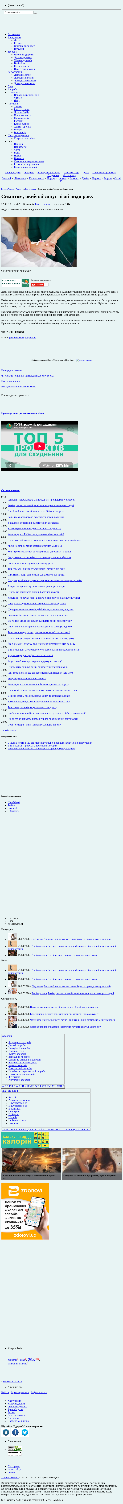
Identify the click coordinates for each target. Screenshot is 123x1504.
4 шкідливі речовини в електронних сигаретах (33, 522)
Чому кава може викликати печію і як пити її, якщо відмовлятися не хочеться (72, 1019)
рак (11, 337)
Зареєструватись (20, 1392)
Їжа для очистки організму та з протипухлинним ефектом (39, 557)
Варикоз (96, 178)
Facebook (13, 808)
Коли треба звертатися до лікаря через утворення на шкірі (39, 551)
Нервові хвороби (17, 1065)
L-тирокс (13, 1123)
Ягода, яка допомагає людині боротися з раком (33, 592)
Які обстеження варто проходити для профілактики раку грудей (43, 718)
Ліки (10, 86)
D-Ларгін (13, 1114)
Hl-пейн (12, 1117)
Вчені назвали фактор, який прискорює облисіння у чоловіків (64, 1007)
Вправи (108, 178)
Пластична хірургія (24, 69)
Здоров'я (12, 51)
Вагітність (19, 63)
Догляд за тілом (22, 74)
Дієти (17, 40)
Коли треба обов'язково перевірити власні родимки (36, 517)
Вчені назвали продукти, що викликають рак (32, 745)
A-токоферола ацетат (19, 1100)
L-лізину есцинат (17, 1120)
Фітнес (18, 97)
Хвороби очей (16, 1051)
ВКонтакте (14, 811)
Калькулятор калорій (25, 167)
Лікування (13, 103)
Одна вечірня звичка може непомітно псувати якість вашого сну (65, 1026)
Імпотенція (20, 132)
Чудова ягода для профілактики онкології (30, 655)
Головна (4, 189)
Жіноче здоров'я (23, 60)
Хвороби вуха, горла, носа (22, 1062)
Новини (18, 144)
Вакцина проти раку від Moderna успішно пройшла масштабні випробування (50, 742)
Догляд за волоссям (24, 83)
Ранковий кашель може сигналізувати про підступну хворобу (41, 499)
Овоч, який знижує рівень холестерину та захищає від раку (40, 626)
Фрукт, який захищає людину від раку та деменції (35, 661)
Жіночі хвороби (17, 1053)
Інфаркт (74, 178)
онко (22, 1359)
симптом (19, 337)
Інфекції (18, 121)
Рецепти (18, 43)
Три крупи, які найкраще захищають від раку (32, 707)
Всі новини (14, 34)
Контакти (13, 1472)
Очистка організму (24, 46)
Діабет (85, 178)
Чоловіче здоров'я (23, 54)
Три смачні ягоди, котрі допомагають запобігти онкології (39, 632)
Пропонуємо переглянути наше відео (22, 413)
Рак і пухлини (21, 109)
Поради (51, 178)
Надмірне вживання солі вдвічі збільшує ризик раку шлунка (41, 609)
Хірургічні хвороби (19, 1079)
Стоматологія (21, 118)
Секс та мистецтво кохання (29, 161)
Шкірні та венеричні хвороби (24, 1059)
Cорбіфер (13, 1111)
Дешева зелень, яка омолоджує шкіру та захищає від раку (39, 695)
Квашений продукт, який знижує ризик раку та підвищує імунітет (44, 597)
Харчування (14, 37)
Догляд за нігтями (24, 77)
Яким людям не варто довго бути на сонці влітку (34, 528)
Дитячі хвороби (17, 1045)
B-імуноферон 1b (17, 1103)
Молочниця (69, 175)
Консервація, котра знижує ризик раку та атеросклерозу (38, 615)
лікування (30, 337)
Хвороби (12, 89)
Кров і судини (21, 123)
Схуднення (14, 92)
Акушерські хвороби (19, 1042)
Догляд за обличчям (25, 80)
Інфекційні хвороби (19, 1056)
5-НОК (12, 1097)
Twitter (11, 805)
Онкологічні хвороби (20, 1068)
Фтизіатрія (14, 1077)
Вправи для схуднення (26, 95)
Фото (17, 149)
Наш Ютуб (14, 802)
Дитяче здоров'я (23, 57)
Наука (17, 155)
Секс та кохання (16, 1415)
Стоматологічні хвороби (21, 1074)
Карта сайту (14, 1469)
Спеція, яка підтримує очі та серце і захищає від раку (37, 603)
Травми (18, 106)
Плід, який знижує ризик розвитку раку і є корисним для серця (42, 690)
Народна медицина (18, 135)
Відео (17, 152)
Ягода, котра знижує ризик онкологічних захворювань (37, 667)
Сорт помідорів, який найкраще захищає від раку (35, 724)
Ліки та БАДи (21, 112)
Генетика (19, 158)
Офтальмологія (22, 115)
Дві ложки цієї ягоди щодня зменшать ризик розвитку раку (40, 620)
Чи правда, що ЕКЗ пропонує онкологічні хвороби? (36, 534)
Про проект (14, 1466)
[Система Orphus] (83, 360)
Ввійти (5, 1392)
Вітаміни (19, 48)
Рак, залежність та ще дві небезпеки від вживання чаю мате (40, 672)
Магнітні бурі (71, 172)
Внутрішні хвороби (19, 1048)
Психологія (20, 146)
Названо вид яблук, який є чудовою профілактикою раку (39, 701)
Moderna (12, 1359)
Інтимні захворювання (26, 164)
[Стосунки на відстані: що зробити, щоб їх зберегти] (92, 1160)
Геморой (18, 129)
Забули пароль (39, 1392)
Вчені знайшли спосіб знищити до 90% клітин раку (36, 511)
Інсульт (62, 178)
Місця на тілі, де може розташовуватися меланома (35, 545)
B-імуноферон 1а (17, 1105)
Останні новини (10, 490)
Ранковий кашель (17, 1363)
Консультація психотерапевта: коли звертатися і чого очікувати (64, 1014)
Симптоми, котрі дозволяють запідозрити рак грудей (36, 574)
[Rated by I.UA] (15, 1449)
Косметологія (21, 66)
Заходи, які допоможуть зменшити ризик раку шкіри (36, 586)
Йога (17, 100)
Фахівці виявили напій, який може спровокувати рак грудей (41, 505)
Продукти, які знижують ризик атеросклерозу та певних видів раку (45, 540)
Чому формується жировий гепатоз (27, 678)
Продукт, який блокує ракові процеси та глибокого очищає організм (45, 580)
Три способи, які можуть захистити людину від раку (36, 569)
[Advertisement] (10, 772)
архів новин (9, 730)
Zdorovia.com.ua (10, 1477)
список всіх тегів (12, 1381)
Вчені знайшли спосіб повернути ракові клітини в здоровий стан (43, 649)
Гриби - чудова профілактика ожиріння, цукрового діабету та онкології (46, 713)
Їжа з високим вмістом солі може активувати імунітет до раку (41, 643)
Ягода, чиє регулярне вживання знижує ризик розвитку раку (41, 638)
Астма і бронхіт (22, 126)
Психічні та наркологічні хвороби (26, 1071)
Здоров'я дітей (15, 1409)
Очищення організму (104, 172)
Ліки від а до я (12, 172)
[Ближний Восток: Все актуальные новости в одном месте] (31, 1160)
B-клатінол (14, 1108)
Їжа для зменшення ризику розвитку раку (30, 563)
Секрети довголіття (24, 138)
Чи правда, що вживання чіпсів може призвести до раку (38, 684)
